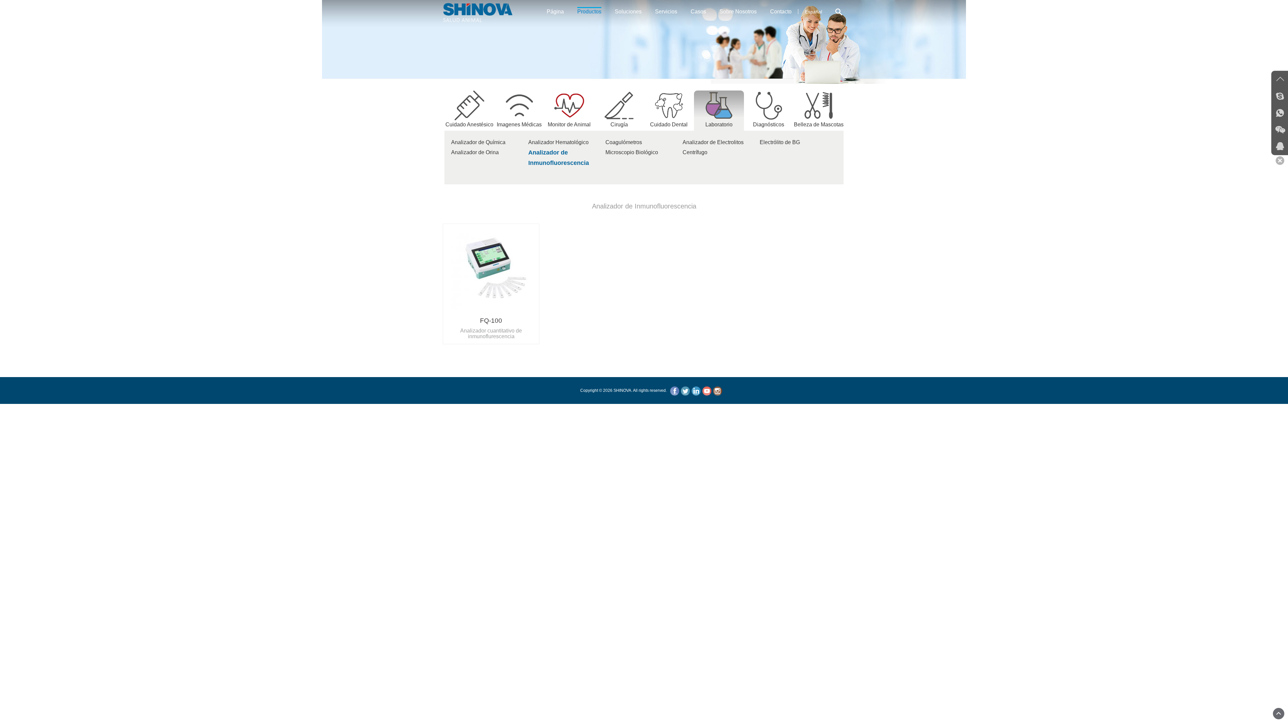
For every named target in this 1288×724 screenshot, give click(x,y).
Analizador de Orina (475, 152)
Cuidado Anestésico (469, 124)
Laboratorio (719, 124)
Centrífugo (695, 152)
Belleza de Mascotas (819, 124)
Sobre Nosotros (738, 11)
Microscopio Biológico (631, 152)
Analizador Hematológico (558, 142)
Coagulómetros (623, 142)
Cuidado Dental (669, 124)
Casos (698, 11)
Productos (589, 11)
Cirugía (619, 124)
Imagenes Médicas (519, 124)
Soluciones (628, 11)
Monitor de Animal (569, 124)
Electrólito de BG (780, 142)
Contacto (781, 11)
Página (555, 11)
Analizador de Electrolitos (713, 142)
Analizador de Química (478, 142)
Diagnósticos (768, 124)
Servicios (666, 11)
